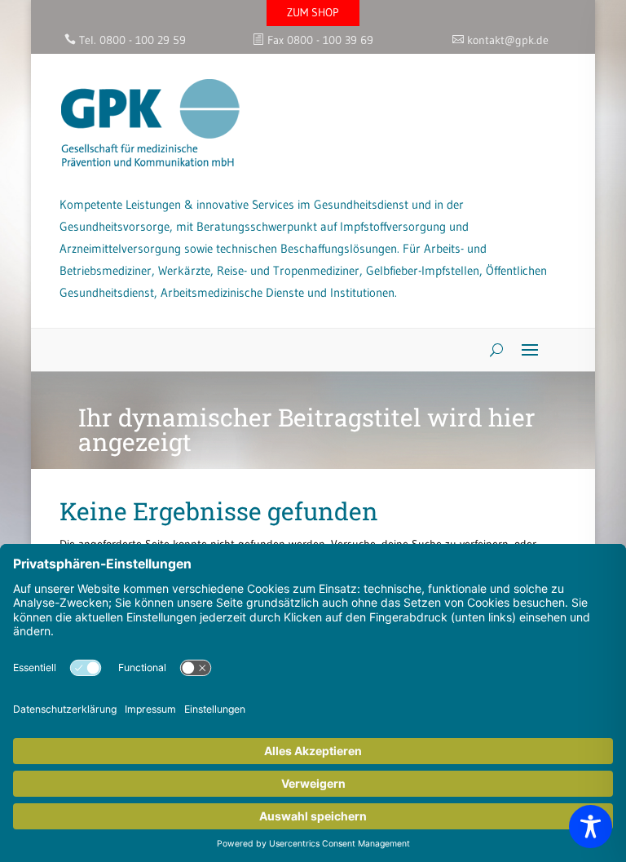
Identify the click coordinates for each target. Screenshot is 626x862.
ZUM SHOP (313, 12)
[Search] (490, 350)
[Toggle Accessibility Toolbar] (590, 826)
